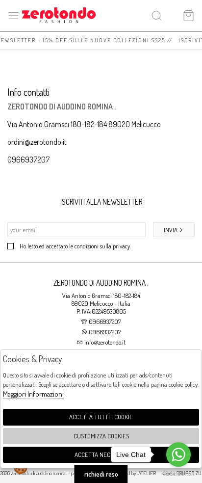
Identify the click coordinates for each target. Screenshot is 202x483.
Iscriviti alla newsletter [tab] (101, 202)
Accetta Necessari (101, 454)
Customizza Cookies (101, 436)
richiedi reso (101, 474)
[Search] (157, 15)
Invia (170, 230)
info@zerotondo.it (104, 342)
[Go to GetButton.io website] (178, 473)
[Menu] (13, 15)
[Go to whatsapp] (178, 454)
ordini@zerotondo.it (37, 142)
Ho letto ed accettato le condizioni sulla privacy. (75, 246)
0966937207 (28, 159)
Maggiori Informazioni (33, 394)
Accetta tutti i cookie (101, 417)
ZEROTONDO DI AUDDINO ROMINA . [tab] (101, 283)
